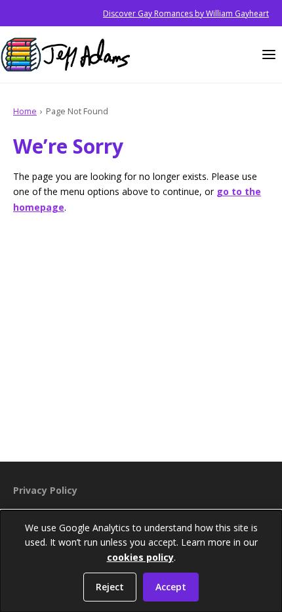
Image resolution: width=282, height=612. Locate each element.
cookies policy (140, 557)
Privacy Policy (45, 490)
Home (25, 111)
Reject (110, 586)
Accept (170, 586)
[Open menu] (269, 54)
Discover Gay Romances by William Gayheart (186, 13)
